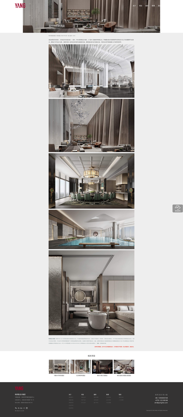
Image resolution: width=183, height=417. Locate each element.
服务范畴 (96, 397)
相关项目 (91, 356)
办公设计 (83, 402)
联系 (159, 6)
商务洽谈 (121, 397)
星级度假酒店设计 (108, 341)
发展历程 (71, 400)
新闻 (153, 6)
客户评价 (96, 402)
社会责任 (71, 408)
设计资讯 (108, 400)
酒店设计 (83, 397)
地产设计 (83, 400)
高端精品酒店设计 (116, 341)
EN (166, 6)
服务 (146, 6)
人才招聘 (121, 400)
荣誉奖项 (71, 402)
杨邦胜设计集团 (52, 338)
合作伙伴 (96, 400)
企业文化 (71, 405)
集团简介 (71, 397)
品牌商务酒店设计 (101, 341)
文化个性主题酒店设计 (125, 341)
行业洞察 (108, 402)
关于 (134, 6)
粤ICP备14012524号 (19, 410)
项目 (140, 6)
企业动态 (108, 397)
